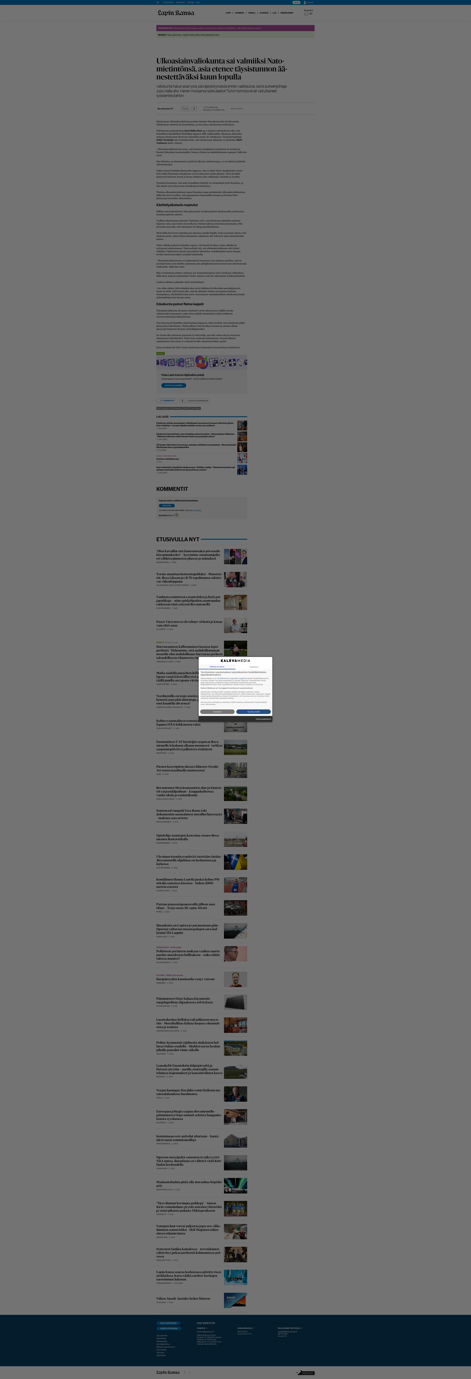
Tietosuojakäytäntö (263, 719)
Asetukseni (254, 666)
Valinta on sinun (217, 666)
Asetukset (217, 711)
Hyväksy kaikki (253, 711)
